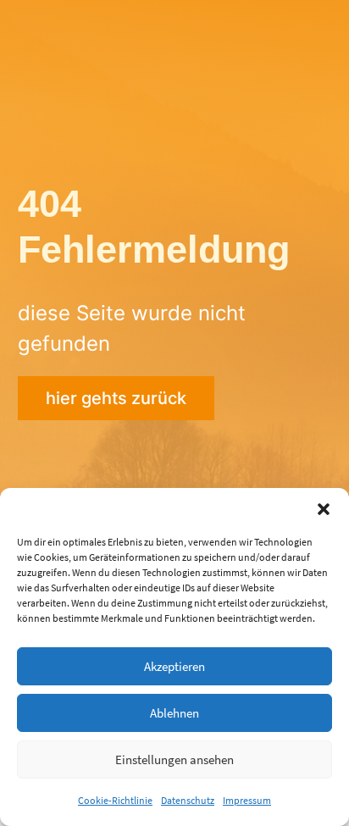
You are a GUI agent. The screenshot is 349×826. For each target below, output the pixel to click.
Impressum (247, 800)
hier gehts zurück (116, 398)
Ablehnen (174, 713)
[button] (323, 509)
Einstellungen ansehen (174, 759)
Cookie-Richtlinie (115, 800)
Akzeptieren (174, 666)
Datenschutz (187, 800)
